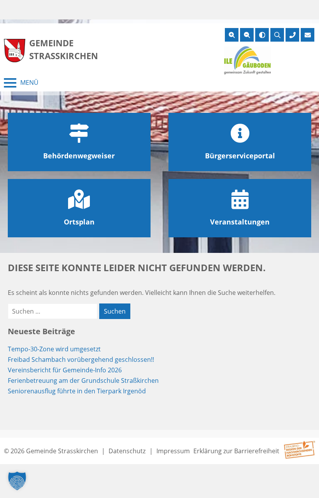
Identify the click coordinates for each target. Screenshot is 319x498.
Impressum (173, 451)
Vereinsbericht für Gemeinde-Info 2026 (65, 370)
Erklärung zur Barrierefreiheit (236, 451)
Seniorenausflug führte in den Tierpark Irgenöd (77, 391)
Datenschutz (127, 451)
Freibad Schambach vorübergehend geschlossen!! (81, 359)
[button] (17, 481)
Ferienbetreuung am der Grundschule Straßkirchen (83, 380)
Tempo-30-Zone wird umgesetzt (54, 349)
